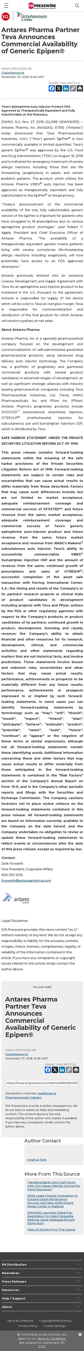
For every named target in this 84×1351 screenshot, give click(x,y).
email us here (36, 1160)
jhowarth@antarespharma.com (26, 880)
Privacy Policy (28, 1325)
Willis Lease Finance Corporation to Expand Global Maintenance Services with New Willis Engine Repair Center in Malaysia (52, 1201)
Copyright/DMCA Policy (55, 1320)
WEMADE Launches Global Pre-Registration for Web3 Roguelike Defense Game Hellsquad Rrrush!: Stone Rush (51, 1218)
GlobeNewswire (12, 73)
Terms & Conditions (20, 1320)
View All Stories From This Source (51, 1229)
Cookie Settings (54, 1325)
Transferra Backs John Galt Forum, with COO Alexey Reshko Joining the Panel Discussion (53, 1186)
